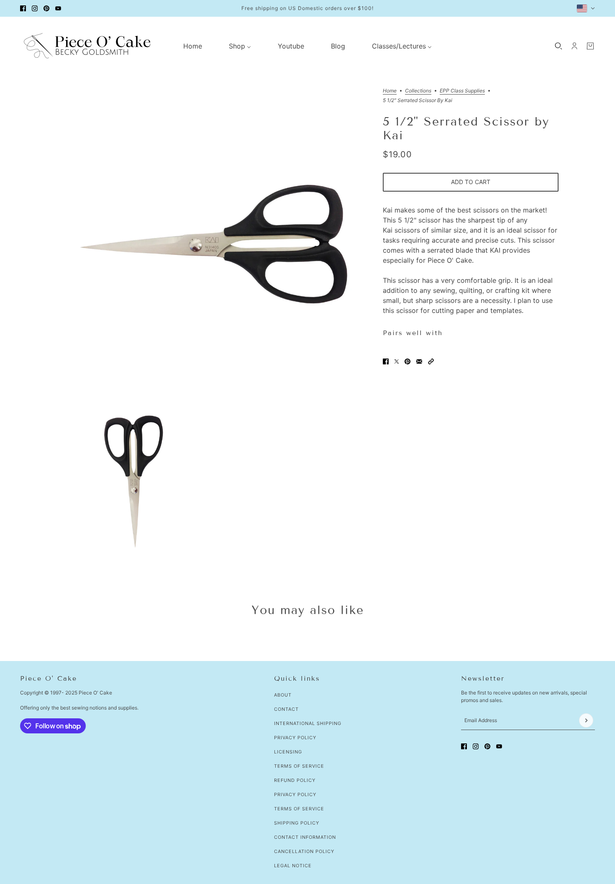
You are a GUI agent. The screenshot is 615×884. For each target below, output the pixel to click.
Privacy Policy (295, 738)
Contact (286, 709)
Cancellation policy (304, 851)
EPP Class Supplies (462, 91)
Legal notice (293, 866)
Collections (418, 91)
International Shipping (307, 723)
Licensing (288, 752)
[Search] (558, 46)
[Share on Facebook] (385, 361)
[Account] (574, 46)
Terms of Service (299, 766)
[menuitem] (193, 46)
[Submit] (586, 720)
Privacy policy (295, 794)
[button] (431, 361)
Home (390, 91)
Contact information (305, 837)
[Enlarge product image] (212, 244)
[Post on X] (396, 361)
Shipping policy (296, 823)
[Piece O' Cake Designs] (87, 45)
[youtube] (58, 8)
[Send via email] (419, 361)
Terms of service (299, 809)
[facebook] (23, 8)
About (283, 695)
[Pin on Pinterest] (407, 361)
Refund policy (294, 780)
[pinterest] (46, 8)
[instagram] (34, 8)
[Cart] (590, 46)
